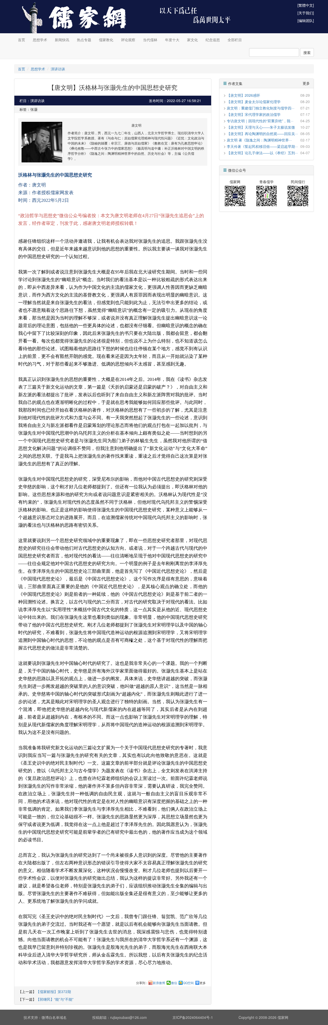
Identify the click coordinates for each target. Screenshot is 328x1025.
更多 (203, 983)
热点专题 (84, 39)
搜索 (307, 52)
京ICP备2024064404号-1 (192, 1017)
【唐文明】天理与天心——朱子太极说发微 (261, 127)
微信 (174, 983)
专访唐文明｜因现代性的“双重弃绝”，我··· (260, 120)
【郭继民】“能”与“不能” (55, 999)
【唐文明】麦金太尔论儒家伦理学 (254, 101)
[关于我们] (306, 12)
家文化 (192, 39)
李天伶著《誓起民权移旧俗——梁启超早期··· (262, 146)
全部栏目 (235, 39)
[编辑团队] (306, 20)
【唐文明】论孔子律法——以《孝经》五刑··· (262, 152)
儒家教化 (106, 39)
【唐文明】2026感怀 (243, 95)
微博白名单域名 (54, 1017)
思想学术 (40, 39)
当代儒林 (150, 39)
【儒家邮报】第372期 (53, 991)
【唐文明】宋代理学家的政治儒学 (254, 114)
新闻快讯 (62, 39)
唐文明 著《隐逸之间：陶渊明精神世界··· (259, 139)
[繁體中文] (306, 5)
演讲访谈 (58, 68)
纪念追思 (213, 39)
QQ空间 (188, 983)
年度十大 (172, 39)
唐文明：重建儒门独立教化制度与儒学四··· (260, 108)
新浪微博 (159, 983)
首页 (21, 39)
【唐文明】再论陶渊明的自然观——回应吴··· (262, 133)
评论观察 (128, 39)
